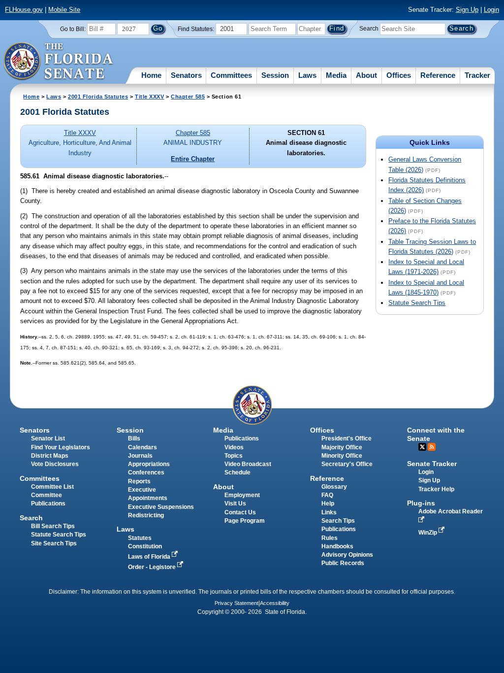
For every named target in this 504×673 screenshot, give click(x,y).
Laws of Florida (150, 557)
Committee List (52, 487)
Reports (139, 481)
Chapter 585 (188, 97)
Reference (437, 75)
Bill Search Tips (53, 526)
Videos (234, 447)
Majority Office (341, 447)
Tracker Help (436, 489)
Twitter (422, 447)
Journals (140, 456)
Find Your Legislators (60, 447)
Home (151, 75)
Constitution (145, 546)
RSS (432, 447)
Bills (134, 438)
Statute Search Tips (416, 302)
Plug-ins (421, 503)
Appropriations (149, 464)
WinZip (428, 533)
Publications (241, 438)
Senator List (48, 438)
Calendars (142, 447)
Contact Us (240, 512)
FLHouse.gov (24, 9)
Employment (242, 495)
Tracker (477, 75)
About (366, 75)
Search (368, 29)
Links (329, 512)
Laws (307, 75)
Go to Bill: (73, 29)
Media (336, 75)
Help (327, 503)
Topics (233, 456)
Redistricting (146, 515)
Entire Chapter (193, 159)
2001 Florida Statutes (98, 97)
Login (491, 9)
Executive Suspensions (161, 507)
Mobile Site (64, 9)
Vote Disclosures (55, 464)
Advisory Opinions (347, 555)
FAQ (327, 495)
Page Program (244, 521)
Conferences (146, 472)
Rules (329, 538)
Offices (398, 75)
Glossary (334, 487)
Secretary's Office (347, 464)
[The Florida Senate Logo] (58, 61)
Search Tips (338, 521)
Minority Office (341, 456)
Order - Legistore (152, 567)
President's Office (346, 438)
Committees (231, 75)
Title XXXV (149, 97)
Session (275, 75)
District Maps (49, 456)
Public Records (342, 563)
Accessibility (274, 603)
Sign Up (467, 9)
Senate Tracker (432, 464)
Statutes (140, 538)
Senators (186, 75)
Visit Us (235, 503)
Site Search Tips (54, 543)
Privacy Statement (236, 603)
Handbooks (337, 546)
